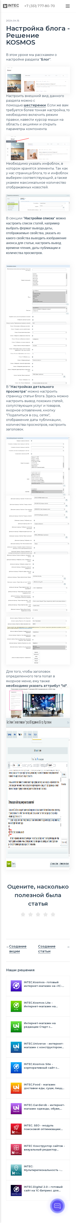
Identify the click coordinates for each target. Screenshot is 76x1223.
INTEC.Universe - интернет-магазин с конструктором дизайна (44, 1045)
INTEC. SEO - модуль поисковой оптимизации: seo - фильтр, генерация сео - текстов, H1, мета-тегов (42, 1127)
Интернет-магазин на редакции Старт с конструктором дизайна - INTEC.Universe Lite (43, 1025)
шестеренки (35, 105)
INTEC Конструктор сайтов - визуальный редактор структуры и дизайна (44, 1147)
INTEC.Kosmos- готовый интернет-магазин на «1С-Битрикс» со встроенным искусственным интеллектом (43, 984)
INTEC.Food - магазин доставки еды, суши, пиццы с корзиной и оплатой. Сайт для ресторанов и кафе (44, 1086)
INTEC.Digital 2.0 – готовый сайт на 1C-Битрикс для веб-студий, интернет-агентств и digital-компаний (43, 1188)
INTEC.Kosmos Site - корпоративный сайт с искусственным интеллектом (40, 1065)
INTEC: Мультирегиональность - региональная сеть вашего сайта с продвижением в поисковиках (44, 1168)
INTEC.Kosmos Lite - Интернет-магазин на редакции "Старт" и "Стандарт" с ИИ (40, 1004)
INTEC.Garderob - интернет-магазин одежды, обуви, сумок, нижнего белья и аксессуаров (44, 1106)
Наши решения (20, 970)
